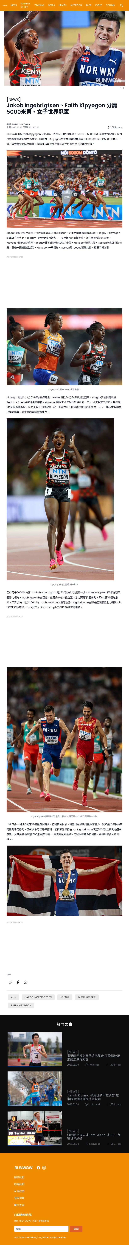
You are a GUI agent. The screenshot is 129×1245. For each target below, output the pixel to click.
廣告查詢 (19, 1205)
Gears (51, 5)
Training (39, 5)
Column (110, 5)
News (14, 5)
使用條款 (19, 1198)
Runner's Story (25, 5)
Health (63, 5)
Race (88, 5)
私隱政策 (19, 1191)
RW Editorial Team (21, 124)
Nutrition (76, 5)
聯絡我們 (19, 1184)
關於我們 (19, 1177)
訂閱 (76, 1229)
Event (98, 5)
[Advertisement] (64, 280)
